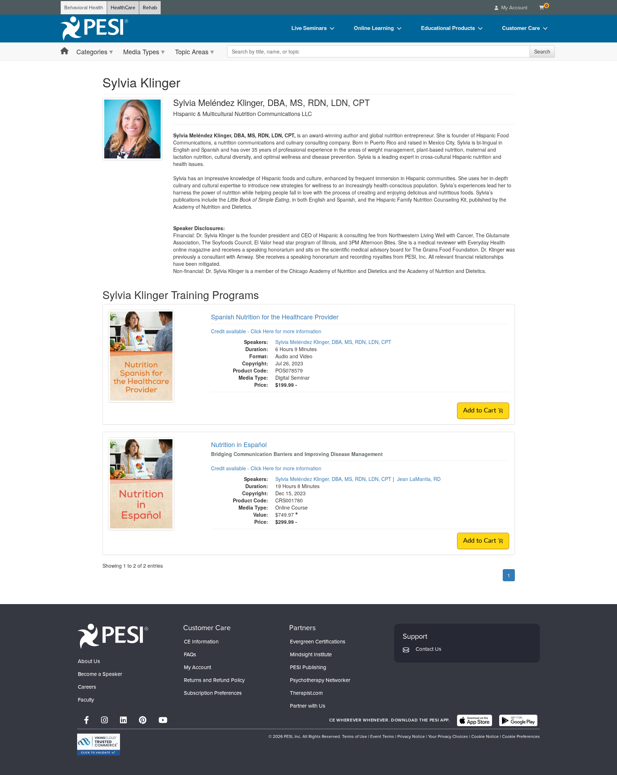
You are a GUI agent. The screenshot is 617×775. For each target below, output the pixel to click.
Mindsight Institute (311, 654)
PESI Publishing (308, 667)
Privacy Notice (411, 736)
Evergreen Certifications (317, 641)
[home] (94, 28)
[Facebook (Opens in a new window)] (86, 720)
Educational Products (448, 28)
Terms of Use (354, 736)
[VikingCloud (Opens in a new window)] (98, 744)
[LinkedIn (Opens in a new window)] (123, 720)
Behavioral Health (83, 7)
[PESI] (113, 636)
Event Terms (382, 736)
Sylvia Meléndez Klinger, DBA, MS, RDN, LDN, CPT (333, 341)
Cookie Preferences (521, 736)
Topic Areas (192, 51)
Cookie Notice (485, 736)
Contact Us (428, 649)
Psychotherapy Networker (320, 680)
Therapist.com (306, 693)
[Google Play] (518, 720)
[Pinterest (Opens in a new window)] (142, 720)
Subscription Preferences (213, 693)
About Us (89, 661)
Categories (91, 51)
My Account (197, 667)
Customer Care (521, 28)
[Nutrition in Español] (141, 482)
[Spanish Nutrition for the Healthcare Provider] (141, 355)
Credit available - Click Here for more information (266, 331)
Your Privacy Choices (448, 736)
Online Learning (374, 28)
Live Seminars (309, 28)
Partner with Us (307, 706)
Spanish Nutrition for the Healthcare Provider (274, 316)
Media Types (141, 51)
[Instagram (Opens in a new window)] (104, 720)
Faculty (86, 700)
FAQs (190, 654)
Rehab (150, 7)
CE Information (201, 641)
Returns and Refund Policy (214, 680)
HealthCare (123, 7)
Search (542, 51)
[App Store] (474, 720)
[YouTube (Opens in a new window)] (163, 720)
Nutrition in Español (239, 444)
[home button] (64, 51)
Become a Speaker (100, 674)
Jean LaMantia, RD (419, 478)
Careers (87, 687)
